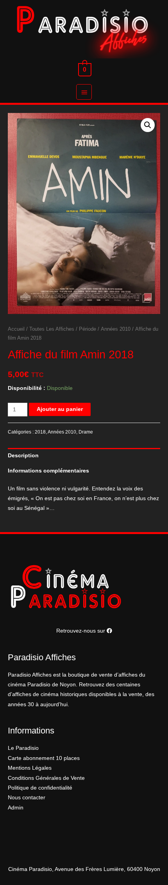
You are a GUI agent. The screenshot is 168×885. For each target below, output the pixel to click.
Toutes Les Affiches (51, 329)
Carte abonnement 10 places (44, 758)
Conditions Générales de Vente (46, 778)
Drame (86, 432)
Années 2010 (115, 329)
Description (23, 455)
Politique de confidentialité (40, 788)
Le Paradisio (23, 748)
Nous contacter (26, 797)
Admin (15, 808)
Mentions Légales (30, 768)
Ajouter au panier (60, 409)
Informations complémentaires (48, 471)
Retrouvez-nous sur (81, 631)
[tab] (84, 455)
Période (87, 329)
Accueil (16, 329)
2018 (40, 432)
